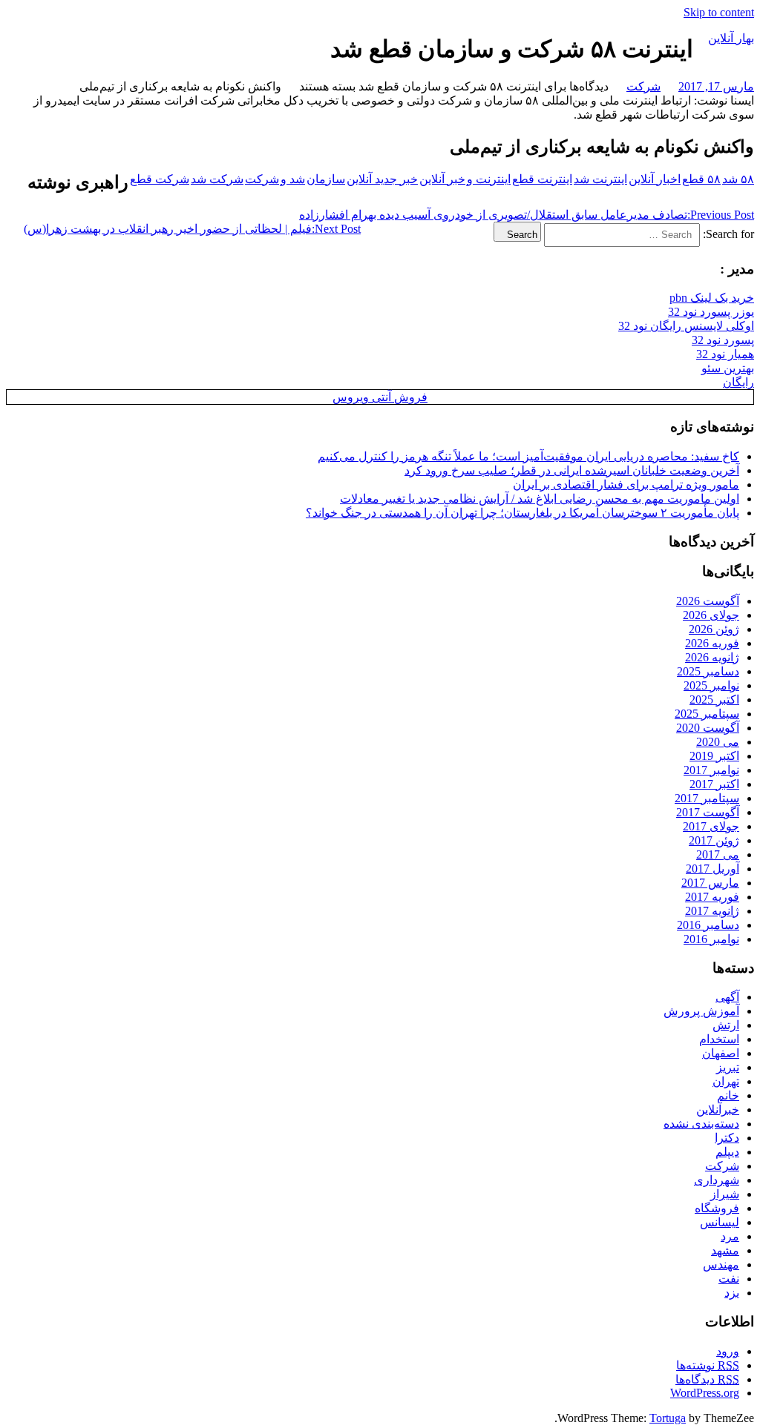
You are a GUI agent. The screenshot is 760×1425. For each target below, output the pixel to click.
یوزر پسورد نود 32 (711, 311)
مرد (730, 1236)
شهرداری (716, 1180)
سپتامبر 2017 (707, 798)
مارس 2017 (710, 882)
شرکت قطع (159, 179)
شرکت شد (217, 179)
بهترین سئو (727, 368)
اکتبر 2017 (714, 784)
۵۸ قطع (701, 179)
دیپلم (727, 1151)
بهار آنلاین (731, 38)
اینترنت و (489, 179)
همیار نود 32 (725, 354)
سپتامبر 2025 (707, 713)
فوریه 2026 (712, 643)
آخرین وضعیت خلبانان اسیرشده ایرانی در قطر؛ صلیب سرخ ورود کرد (571, 470)
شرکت (643, 86)
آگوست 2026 (707, 601)
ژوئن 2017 (714, 840)
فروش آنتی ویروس (380, 397)
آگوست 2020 (707, 727)
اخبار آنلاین (655, 179)
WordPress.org (704, 1392)
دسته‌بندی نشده (701, 1123)
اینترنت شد (600, 179)
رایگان (738, 382)
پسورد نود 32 (723, 340)
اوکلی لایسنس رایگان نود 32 (686, 326)
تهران (725, 1081)
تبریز (727, 1067)
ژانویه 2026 (712, 657)
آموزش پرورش (701, 1011)
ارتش (725, 1025)
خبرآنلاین (717, 1109)
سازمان (326, 179)
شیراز (724, 1194)
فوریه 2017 (712, 896)
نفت (728, 1278)
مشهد (725, 1250)
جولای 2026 (711, 615)
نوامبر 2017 (711, 770)
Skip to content (719, 12)
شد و (293, 179)
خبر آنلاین (442, 179)
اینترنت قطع (542, 179)
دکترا (727, 1137)
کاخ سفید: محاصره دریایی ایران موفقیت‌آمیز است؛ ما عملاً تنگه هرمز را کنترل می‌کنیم (528, 456)
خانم (728, 1095)
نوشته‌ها (707, 1365)
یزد (731, 1292)
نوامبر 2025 (711, 685)
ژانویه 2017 (712, 911)
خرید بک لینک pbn (711, 297)
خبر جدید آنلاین (382, 179)
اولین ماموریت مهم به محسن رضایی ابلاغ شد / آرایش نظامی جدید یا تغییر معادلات (539, 498)
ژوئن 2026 (714, 629)
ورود (727, 1351)
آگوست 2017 (707, 812)
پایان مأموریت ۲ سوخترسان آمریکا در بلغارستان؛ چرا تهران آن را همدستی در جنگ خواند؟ (522, 512)
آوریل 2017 (712, 868)
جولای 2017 (711, 826)
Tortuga (667, 1418)
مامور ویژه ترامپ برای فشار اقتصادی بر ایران (626, 484)
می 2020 (717, 741)
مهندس (721, 1264)
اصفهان (720, 1053)
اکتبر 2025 (714, 699)
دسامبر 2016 (708, 925)
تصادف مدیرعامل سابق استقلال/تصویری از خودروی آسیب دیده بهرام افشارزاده (526, 214)
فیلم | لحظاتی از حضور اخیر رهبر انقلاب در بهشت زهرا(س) (192, 228)
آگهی (727, 997)
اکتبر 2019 (714, 756)
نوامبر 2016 (711, 939)
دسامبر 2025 (708, 671)
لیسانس (719, 1222)
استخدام (719, 1039)
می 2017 (717, 854)
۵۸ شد (738, 179)
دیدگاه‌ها (707, 1379)
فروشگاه (717, 1208)
